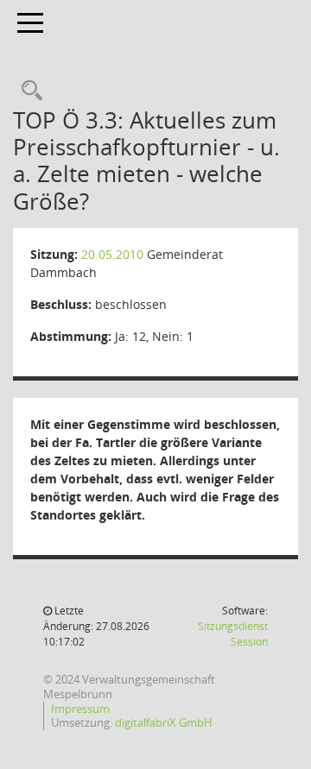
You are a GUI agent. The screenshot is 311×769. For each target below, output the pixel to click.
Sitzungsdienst (233, 634)
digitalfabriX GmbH (164, 722)
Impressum (80, 708)
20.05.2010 (112, 254)
